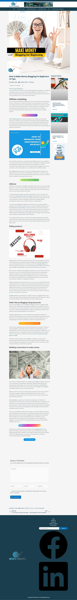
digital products (39, 429)
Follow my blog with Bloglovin (16, 88)
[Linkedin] (53, 592)
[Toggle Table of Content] (22, 85)
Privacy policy (53, 525)
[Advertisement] (29, 451)
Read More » (55, 109)
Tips (49, 9)
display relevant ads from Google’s (24, 196)
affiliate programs (16, 119)
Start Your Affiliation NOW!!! (29, 115)
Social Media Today (42, 9)
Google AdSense (41, 264)
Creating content (13, 295)
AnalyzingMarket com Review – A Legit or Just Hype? (58, 137)
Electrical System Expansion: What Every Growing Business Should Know (59, 104)
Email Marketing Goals (31, 9)
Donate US (53, 520)
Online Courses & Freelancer (58, 9)
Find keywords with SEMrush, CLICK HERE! (29, 323)
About (53, 519)
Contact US (53, 522)
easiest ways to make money (18, 207)
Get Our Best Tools (29, 439)
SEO (14, 9)
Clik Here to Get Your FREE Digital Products (29, 425)
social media (43, 385)
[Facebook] (53, 559)
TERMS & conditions (53, 523)
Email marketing (13, 400)
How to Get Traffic (21, 9)
